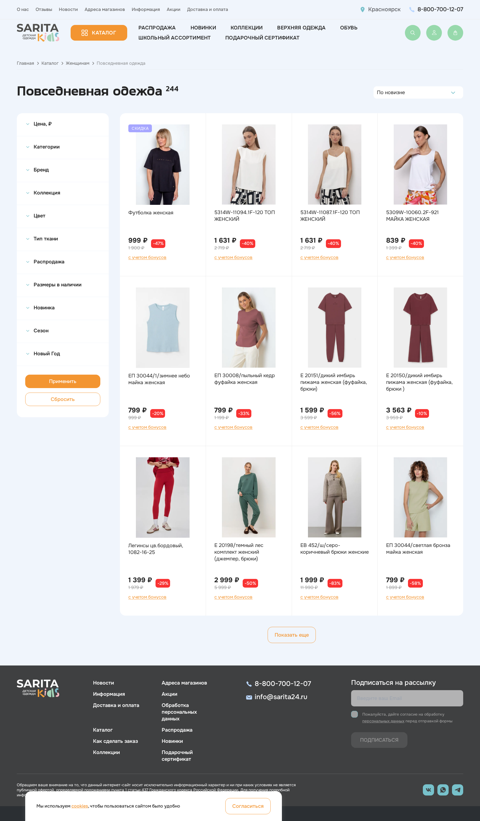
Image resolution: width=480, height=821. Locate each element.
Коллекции (247, 28)
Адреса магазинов (105, 9)
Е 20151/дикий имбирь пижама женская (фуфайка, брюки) (333, 382)
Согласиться (248, 806)
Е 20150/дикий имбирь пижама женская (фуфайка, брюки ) (419, 382)
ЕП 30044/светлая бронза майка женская (418, 548)
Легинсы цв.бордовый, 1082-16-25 (155, 548)
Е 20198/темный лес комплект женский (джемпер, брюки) (238, 552)
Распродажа (157, 28)
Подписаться (379, 740)
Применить (62, 381)
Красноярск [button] (384, 9)
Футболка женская (150, 213)
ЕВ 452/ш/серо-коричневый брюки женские (334, 548)
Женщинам (77, 63)
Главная (25, 63)
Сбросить (63, 399)
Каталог (104, 33)
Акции (173, 9)
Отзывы (44, 9)
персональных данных (383, 720)
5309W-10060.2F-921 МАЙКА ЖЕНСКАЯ (412, 215)
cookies (79, 806)
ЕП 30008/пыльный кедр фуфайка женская (244, 378)
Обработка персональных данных (179, 712)
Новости (68, 9)
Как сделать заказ (115, 741)
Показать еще (292, 635)
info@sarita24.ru (281, 697)
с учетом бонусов (147, 257)
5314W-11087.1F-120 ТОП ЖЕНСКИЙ (330, 215)
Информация (146, 9)
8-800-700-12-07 (440, 9)
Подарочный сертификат (262, 38)
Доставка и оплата (207, 9)
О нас (23, 9)
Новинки (203, 28)
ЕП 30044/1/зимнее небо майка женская (159, 379)
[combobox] (378, 92)
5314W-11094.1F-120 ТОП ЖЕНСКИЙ (244, 215)
